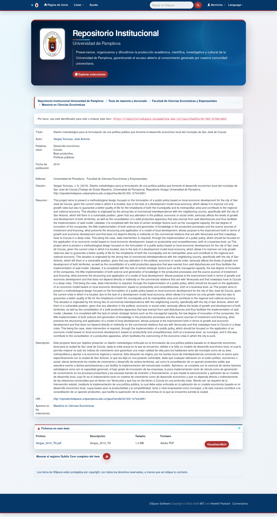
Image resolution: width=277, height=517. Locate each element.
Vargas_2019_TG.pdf (48, 443)
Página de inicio (57, 5)
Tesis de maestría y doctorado (127, 101)
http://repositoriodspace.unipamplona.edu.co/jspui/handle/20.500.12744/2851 (100, 399)
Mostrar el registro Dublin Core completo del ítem (68, 456)
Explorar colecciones (92, 74)
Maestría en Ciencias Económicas (63, 104)
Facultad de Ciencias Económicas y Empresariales (184, 101)
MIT (202, 503)
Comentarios (240, 503)
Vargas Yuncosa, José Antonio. (72, 139)
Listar (78, 5)
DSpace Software (160, 503)
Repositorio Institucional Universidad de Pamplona (70, 101)
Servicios (216, 5)
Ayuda (94, 5)
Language (234, 5)
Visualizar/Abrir (216, 444)
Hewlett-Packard (220, 503)
